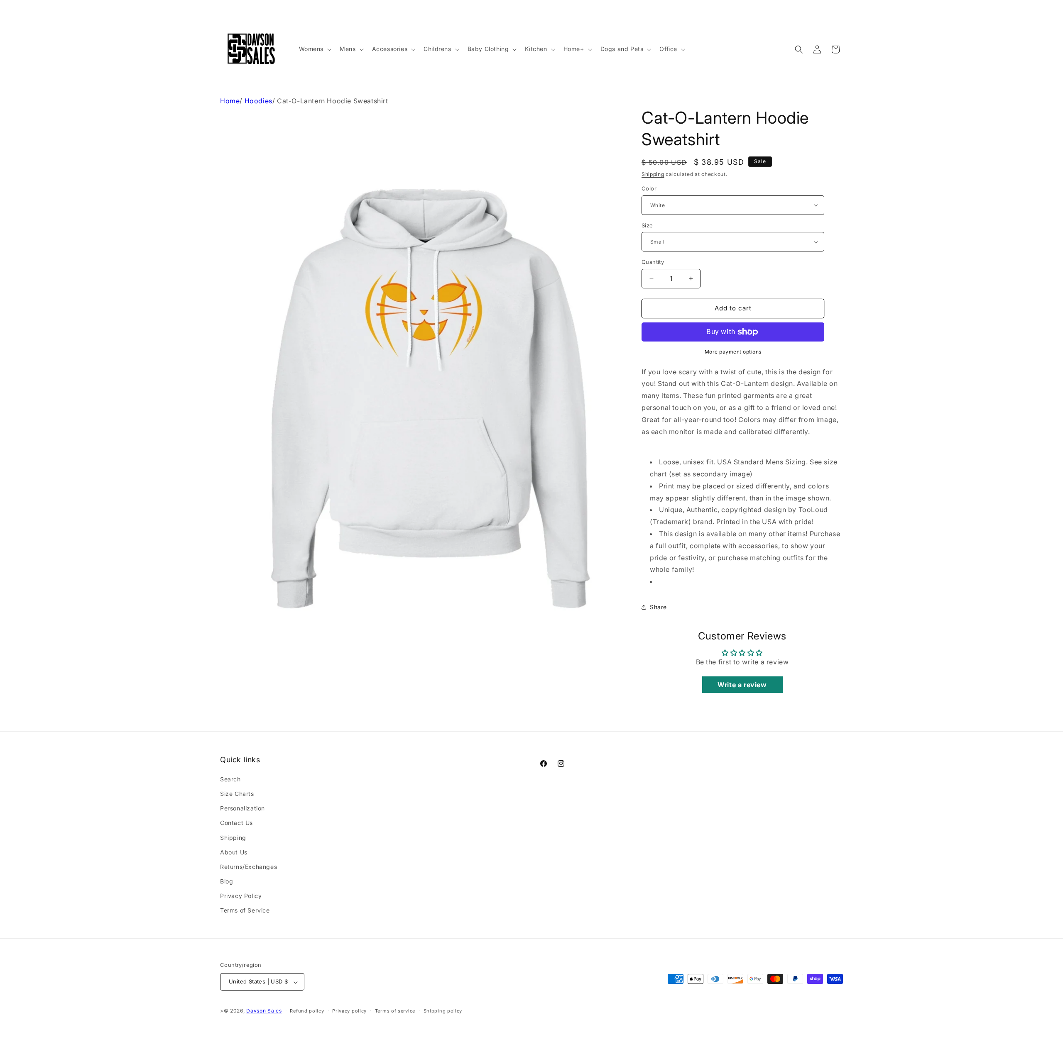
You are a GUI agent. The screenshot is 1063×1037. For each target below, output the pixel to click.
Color (649, 188)
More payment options (733, 352)
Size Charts (237, 793)
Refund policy (307, 1011)
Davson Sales (264, 1011)
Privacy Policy (241, 895)
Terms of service (395, 1011)
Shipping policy (443, 1011)
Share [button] (658, 606)
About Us (233, 851)
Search (230, 778)
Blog (226, 881)
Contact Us (236, 822)
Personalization (242, 808)
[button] (314, 49)
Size (647, 225)
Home (230, 101)
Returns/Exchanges (248, 866)
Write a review (742, 685)
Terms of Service (245, 910)
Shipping (653, 174)
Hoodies (258, 101)
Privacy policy (349, 1011)
